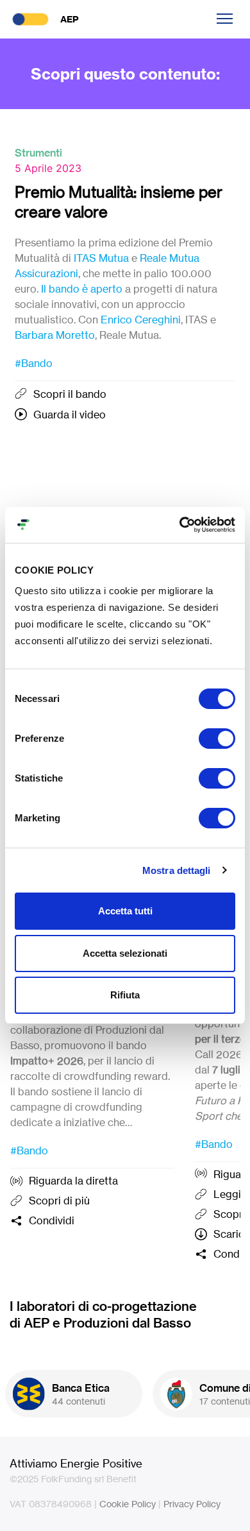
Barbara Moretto (55, 335)
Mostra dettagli (176, 870)
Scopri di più (59, 1200)
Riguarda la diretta (73, 1180)
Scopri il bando (69, 394)
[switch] (217, 738)
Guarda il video (69, 414)
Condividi (51, 1220)
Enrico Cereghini (141, 319)
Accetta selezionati (125, 953)
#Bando (34, 363)
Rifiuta (125, 994)
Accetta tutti (125, 910)
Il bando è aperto (81, 288)
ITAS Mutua (101, 258)
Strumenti (38, 152)
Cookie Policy (127, 1503)
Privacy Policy (192, 1503)
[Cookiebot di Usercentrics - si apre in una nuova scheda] (179, 525)
